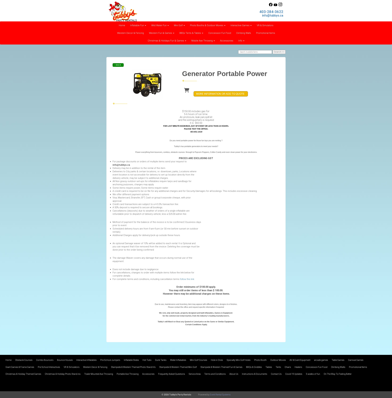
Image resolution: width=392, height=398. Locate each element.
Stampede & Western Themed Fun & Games (221, 367)
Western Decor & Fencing (130, 33)
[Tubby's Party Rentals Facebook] (271, 5)
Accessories (226, 40)
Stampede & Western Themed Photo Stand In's (133, 367)
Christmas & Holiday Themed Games (23, 374)
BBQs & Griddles (254, 367)
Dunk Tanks (160, 360)
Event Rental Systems (220, 394)
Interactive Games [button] (240, 25)
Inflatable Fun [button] (137, 25)
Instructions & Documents (254, 374)
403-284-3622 (271, 12)
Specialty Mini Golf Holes (239, 360)
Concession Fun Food (219, 33)
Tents (278, 367)
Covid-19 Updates (293, 374)
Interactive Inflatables (86, 360)
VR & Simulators (265, 25)
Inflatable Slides (131, 360)
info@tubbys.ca (272, 15)
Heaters (298, 367)
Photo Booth (260, 360)
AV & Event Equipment (300, 360)
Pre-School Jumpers (110, 360)
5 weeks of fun (313, 374)
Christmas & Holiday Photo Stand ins (63, 374)
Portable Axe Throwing (128, 374)
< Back (118, 65)
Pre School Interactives (49, 367)
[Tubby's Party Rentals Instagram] (280, 5)
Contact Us (276, 374)
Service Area (195, 374)
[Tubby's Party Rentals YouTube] (275, 5)
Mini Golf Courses (198, 360)
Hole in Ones (217, 360)
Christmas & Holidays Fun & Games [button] (166, 40)
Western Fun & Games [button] (161, 33)
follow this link (187, 279)
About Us (233, 374)
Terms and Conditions (215, 374)
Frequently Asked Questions (171, 374)
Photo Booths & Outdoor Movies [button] (207, 25)
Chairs (288, 367)
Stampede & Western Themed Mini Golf (178, 367)
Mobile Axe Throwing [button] (202, 40)
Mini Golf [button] (178, 25)
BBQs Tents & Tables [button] (190, 33)
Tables (269, 367)
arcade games (321, 360)
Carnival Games (355, 360)
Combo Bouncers (44, 360)
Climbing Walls (243, 33)
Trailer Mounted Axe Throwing (98, 374)
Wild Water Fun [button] (159, 25)
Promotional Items (265, 33)
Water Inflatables (178, 360)
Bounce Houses (65, 360)
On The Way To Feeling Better (338, 374)
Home (122, 25)
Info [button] (240, 40)
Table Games (338, 360)
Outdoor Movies (278, 360)
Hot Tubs (147, 360)
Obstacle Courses (23, 360)
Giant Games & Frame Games (20, 367)
